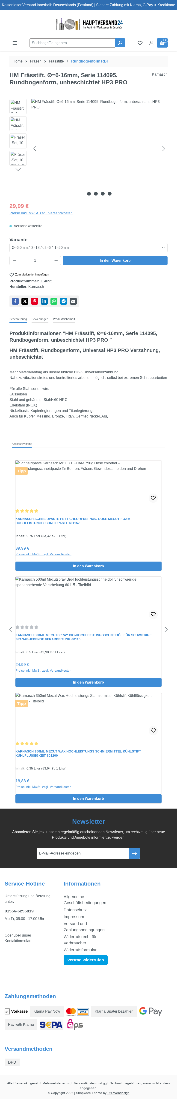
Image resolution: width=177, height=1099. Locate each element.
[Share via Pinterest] (34, 301)
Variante (18, 239)
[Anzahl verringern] (14, 260)
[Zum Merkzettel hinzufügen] (153, 498)
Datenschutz (75, 910)
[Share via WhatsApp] (53, 301)
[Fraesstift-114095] (99, 148)
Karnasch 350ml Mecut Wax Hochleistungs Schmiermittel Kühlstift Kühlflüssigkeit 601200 (78, 753)
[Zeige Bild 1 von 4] (89, 194)
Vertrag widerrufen (85, 960)
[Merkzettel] (140, 43)
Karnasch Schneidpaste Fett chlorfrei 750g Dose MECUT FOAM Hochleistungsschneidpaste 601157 (72, 521)
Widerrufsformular (80, 950)
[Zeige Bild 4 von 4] (110, 194)
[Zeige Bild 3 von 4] (103, 194)
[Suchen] (120, 42)
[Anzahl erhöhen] (56, 260)
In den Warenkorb (115, 260)
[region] (88, 148)
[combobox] (72, 43)
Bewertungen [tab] (40, 319)
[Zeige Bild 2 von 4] (96, 194)
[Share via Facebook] (15, 301)
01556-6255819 (19, 911)
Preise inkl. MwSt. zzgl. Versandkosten (41, 213)
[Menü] (14, 43)
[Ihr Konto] (151, 43)
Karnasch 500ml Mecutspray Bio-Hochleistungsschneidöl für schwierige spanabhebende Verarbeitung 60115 (83, 637)
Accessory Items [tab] (22, 444)
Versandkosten (85, 1083)
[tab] (18, 319)
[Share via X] (24, 301)
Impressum (74, 916)
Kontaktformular (17, 941)
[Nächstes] (163, 148)
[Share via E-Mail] (73, 301)
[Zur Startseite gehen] (88, 24)
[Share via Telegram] (63, 301)
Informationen (82, 883)
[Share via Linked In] (44, 301)
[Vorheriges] (34, 148)
